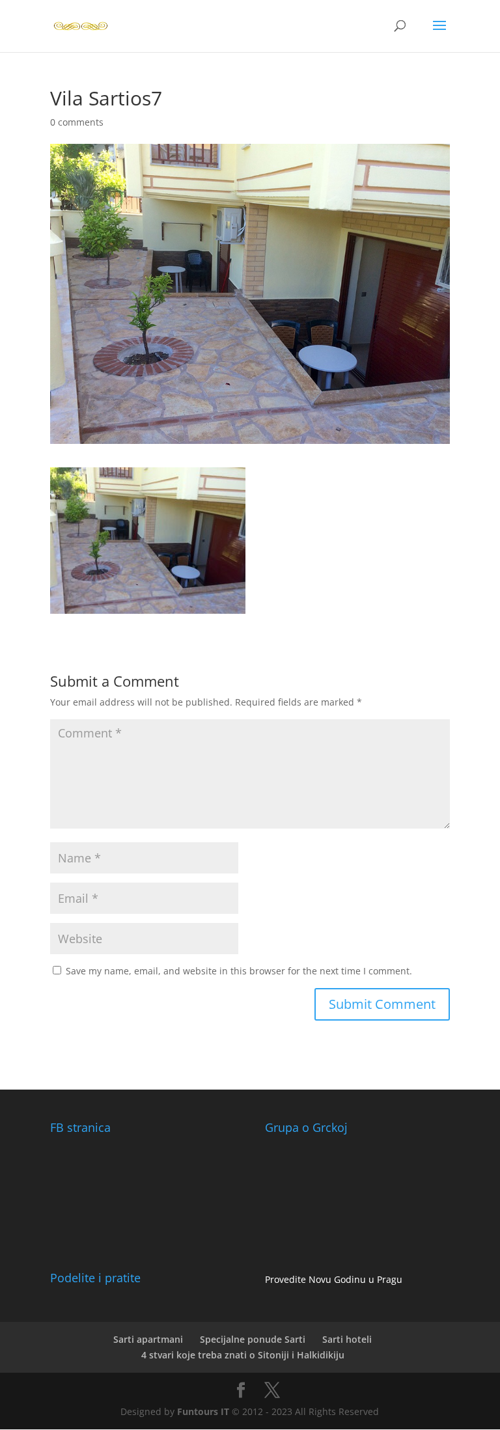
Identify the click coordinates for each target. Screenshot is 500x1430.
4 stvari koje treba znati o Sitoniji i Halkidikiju (242, 1355)
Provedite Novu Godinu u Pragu (333, 1279)
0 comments (77, 122)
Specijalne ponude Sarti (252, 1339)
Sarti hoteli (347, 1339)
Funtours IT (203, 1411)
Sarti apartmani (148, 1339)
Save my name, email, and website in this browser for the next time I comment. (239, 971)
